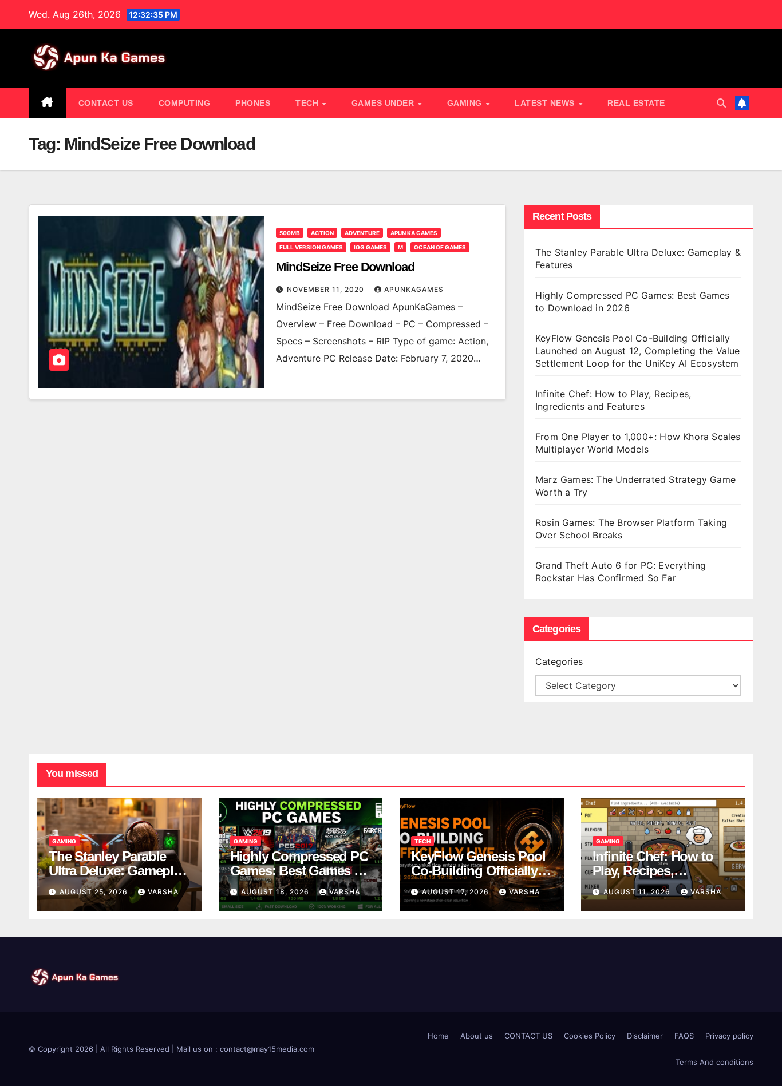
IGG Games (370, 247)
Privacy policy (729, 1035)
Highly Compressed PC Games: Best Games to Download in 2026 (299, 871)
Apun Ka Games (413, 232)
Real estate (636, 103)
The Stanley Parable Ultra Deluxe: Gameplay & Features (118, 871)
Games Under (384, 103)
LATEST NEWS (546, 103)
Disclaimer (645, 1035)
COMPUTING (185, 103)
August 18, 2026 (276, 891)
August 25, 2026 (95, 891)
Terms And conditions (714, 1062)
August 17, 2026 (456, 891)
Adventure (362, 232)
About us (476, 1035)
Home (438, 1035)
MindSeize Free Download (345, 267)
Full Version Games (311, 247)
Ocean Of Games (440, 247)
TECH (308, 103)
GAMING (466, 103)
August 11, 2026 (638, 891)
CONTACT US (105, 103)
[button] (721, 103)
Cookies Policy (589, 1035)
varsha (163, 891)
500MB (289, 232)
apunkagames (414, 289)
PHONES (252, 103)
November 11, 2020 (326, 289)
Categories (559, 661)
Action (322, 232)
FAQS (684, 1035)
